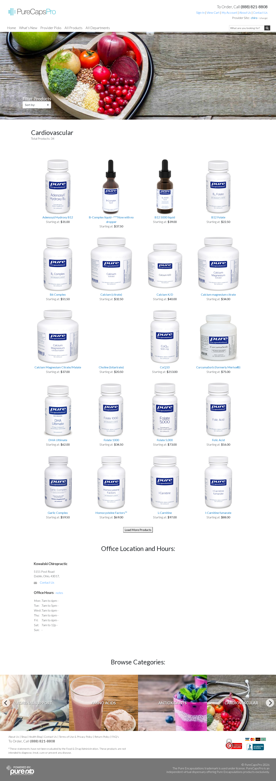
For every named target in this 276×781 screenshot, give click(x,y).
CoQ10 (165, 367)
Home (11, 28)
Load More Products (138, 529)
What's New (28, 28)
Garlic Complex (58, 512)
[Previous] (6, 703)
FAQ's (115, 736)
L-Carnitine (165, 512)
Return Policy (102, 736)
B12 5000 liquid (165, 217)
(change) (263, 18)
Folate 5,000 (165, 440)
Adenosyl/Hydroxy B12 (57, 217)
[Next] (270, 703)
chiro (254, 17)
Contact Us (260, 12)
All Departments (98, 28)
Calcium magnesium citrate (218, 294)
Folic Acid (218, 440)
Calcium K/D (165, 294)
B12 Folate (218, 217)
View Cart (213, 12)
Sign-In (200, 12)
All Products (73, 28)
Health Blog (35, 736)
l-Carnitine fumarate (218, 512)
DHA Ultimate (57, 440)
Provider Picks (50, 28)
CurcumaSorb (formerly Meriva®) (218, 367)
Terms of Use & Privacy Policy (75, 736)
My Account (229, 12)
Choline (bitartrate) (111, 367)
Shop (24, 736)
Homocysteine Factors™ (111, 512)
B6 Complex (58, 294)
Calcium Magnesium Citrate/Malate (58, 367)
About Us (245, 12)
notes (59, 592)
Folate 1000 (111, 440)
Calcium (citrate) (111, 294)
